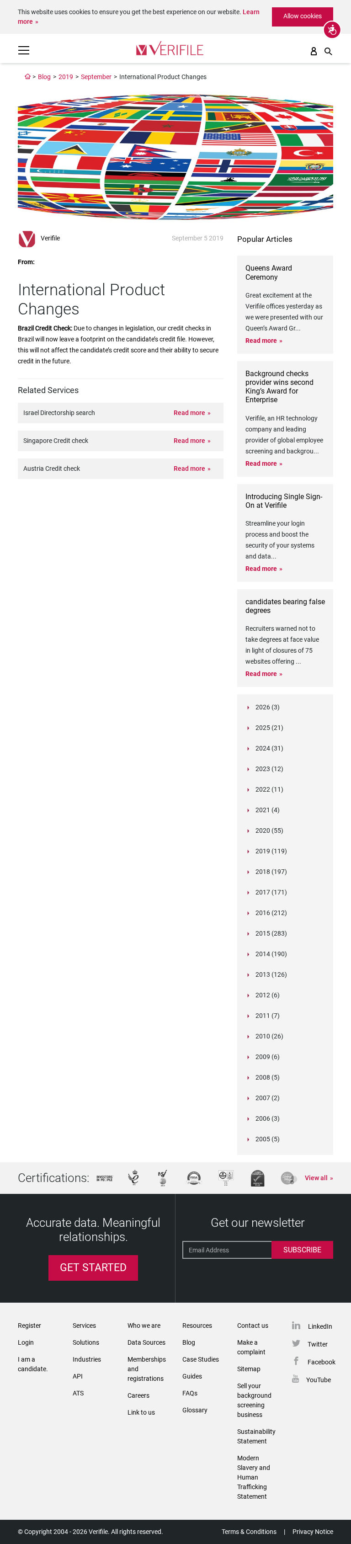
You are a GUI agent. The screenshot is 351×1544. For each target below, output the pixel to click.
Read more (189, 412)
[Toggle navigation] (24, 50)
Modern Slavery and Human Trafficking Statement (253, 1477)
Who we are (144, 1325)
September (96, 76)
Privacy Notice (312, 1531)
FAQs (189, 1393)
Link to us (141, 1412)
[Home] (28, 76)
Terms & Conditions (249, 1531)
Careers (138, 1395)
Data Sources (146, 1342)
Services (84, 1325)
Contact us (252, 1325)
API (78, 1376)
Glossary (194, 1410)
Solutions (86, 1342)
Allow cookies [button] (302, 16)
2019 (65, 76)
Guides (192, 1376)
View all (316, 1178)
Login (26, 1342)
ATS (78, 1393)
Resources (197, 1325)
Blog (44, 76)
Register (29, 1325)
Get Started (93, 1268)
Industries (87, 1359)
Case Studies (200, 1359)
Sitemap (249, 1369)
